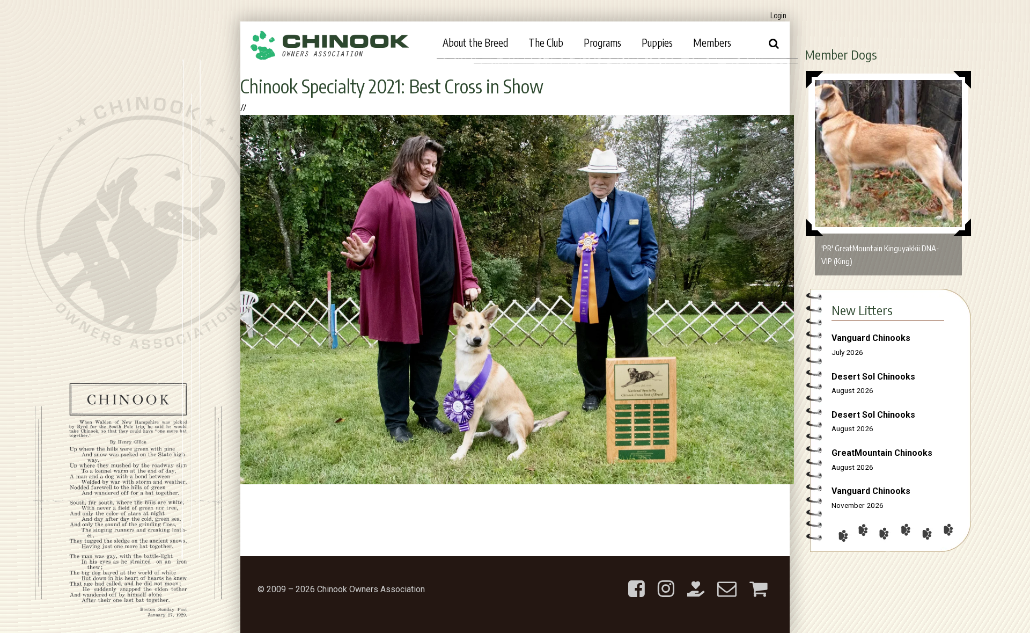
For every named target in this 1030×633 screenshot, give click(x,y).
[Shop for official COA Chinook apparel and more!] (758, 580)
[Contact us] (727, 580)
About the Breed (475, 42)
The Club (545, 42)
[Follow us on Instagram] (666, 580)
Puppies (657, 42)
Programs (602, 42)
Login (778, 15)
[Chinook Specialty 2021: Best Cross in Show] (517, 481)
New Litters (862, 310)
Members (712, 42)
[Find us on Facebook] (636, 580)
